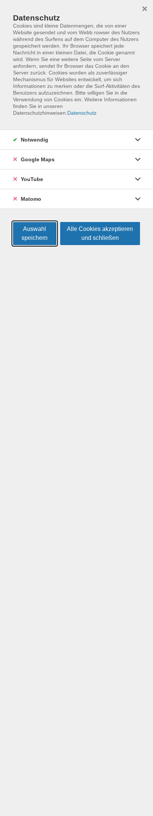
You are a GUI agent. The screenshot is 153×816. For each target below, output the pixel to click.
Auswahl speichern (35, 233)
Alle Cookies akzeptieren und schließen (100, 233)
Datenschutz (82, 113)
